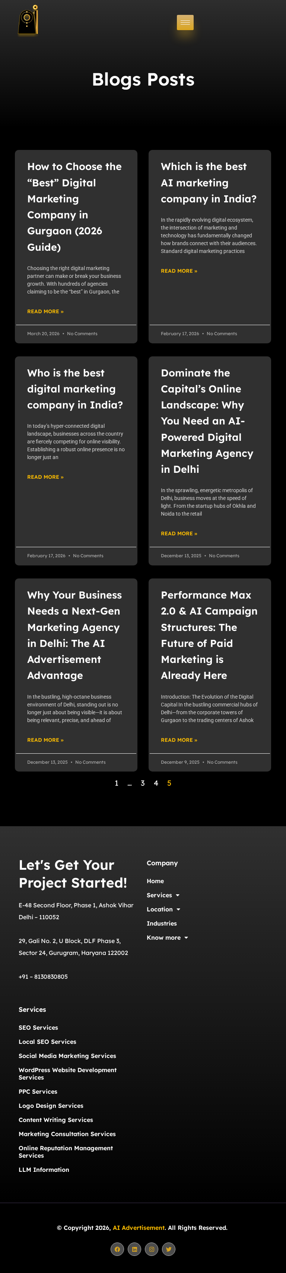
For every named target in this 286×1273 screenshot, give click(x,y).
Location (160, 909)
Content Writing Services (56, 1119)
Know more (164, 937)
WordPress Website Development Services (68, 1073)
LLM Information (44, 1169)
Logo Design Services (51, 1105)
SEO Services (38, 1027)
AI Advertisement (139, 1227)
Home (155, 881)
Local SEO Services (47, 1041)
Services (159, 895)
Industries (162, 923)
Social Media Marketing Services (67, 1055)
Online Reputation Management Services (66, 1151)
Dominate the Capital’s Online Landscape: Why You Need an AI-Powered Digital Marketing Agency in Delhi (207, 421)
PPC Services (38, 1091)
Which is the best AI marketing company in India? (209, 182)
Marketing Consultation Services (67, 1134)
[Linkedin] (134, 1249)
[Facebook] (117, 1249)
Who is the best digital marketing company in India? (75, 388)
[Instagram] (151, 1249)
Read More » (45, 311)
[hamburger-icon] (185, 22)
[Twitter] (168, 1249)
